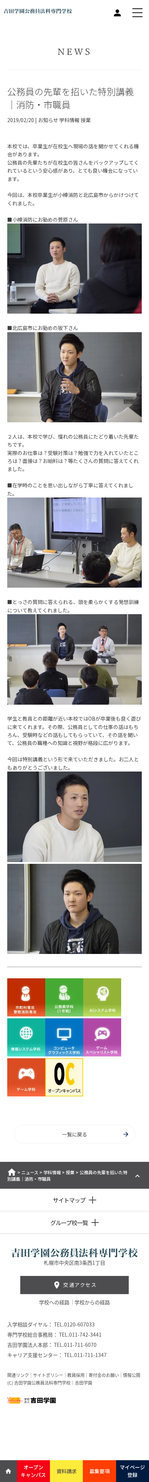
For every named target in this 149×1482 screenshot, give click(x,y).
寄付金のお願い (104, 1375)
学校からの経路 (92, 1302)
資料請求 (66, 1471)
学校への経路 (55, 1302)
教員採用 (76, 1375)
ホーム (11, 1172)
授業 (70, 1172)
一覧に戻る (74, 1134)
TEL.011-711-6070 (75, 1344)
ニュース (29, 1172)
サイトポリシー (48, 1375)
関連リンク (18, 1375)
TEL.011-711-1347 (85, 1354)
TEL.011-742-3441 (80, 1334)
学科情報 (52, 1172)
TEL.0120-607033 (74, 1324)
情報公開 (131, 1375)
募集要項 (99, 1471)
